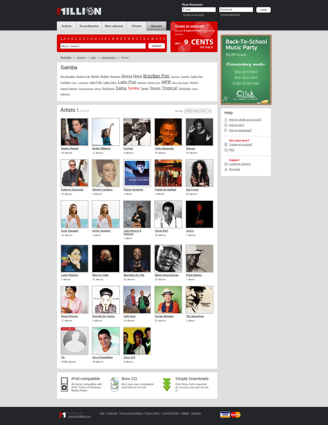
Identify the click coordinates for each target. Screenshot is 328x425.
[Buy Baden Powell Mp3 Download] (74, 132)
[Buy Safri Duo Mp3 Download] (137, 300)
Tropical (169, 88)
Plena (98, 88)
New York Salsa (180, 82)
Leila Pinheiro (69, 275)
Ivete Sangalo (69, 230)
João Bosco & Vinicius (132, 232)
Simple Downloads (192, 378)
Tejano (155, 88)
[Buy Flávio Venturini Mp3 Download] (137, 173)
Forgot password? (230, 14)
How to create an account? (245, 119)
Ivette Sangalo (101, 230)
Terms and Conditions (131, 413)
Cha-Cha (175, 76)
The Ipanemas (195, 316)
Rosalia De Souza (103, 316)
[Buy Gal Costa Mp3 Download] (199, 173)
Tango (144, 88)
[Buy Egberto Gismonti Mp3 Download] (74, 173)
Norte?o (194, 82)
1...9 (63, 38)
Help (102, 413)
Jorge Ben (161, 230)
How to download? (240, 130)
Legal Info (112, 413)
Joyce (190, 230)
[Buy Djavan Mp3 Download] (199, 132)
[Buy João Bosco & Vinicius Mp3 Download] (137, 214)
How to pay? (236, 125)
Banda (95, 76)
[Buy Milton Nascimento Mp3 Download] (168, 258)
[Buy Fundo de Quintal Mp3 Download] (168, 173)
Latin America (108, 57)
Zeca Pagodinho (102, 357)
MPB (166, 82)
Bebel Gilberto (101, 148)
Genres (81, 57)
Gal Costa (192, 189)
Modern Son (153, 82)
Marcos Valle (100, 275)
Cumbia (65, 82)
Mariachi (142, 82)
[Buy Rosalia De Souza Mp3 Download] (106, 300)
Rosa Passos (69, 316)
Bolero (105, 76)
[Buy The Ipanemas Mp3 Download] (199, 300)
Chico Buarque (164, 148)
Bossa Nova (132, 76)
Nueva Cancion (68, 88)
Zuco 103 (129, 357)
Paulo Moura (194, 275)
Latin (93, 57)
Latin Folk (95, 82)
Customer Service (240, 164)
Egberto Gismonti (72, 189)
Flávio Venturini (133, 189)
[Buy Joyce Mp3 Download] (199, 214)
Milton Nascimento (167, 275)
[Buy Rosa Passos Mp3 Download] (74, 300)
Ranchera (108, 88)
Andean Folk (83, 76)
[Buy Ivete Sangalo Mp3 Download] (74, 214)
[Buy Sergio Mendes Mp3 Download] (168, 300)
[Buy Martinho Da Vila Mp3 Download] (137, 258)
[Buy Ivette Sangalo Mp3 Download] (106, 214)
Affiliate (185, 413)
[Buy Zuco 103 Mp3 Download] (137, 341)
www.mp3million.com (79, 416)
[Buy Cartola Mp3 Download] (137, 132)
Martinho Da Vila (134, 275)
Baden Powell (69, 148)
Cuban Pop (196, 76)
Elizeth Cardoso (102, 189)
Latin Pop (127, 82)
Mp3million (66, 57)
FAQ (231, 149)
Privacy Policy (152, 413)
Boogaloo (115, 76)
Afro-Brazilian (67, 76)
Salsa (121, 88)
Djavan (190, 148)
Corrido (185, 76)
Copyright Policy (171, 413)
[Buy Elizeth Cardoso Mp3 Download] (106, 173)
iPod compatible (85, 378)
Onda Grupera (86, 88)
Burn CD (129, 378)
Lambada (83, 82)
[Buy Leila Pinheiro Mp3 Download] (74, 258)
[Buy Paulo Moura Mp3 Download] (199, 258)
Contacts (196, 413)
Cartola (128, 148)
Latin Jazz (110, 82)
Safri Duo (129, 316)
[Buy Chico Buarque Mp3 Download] (168, 132)
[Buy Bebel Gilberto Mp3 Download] (106, 132)
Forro (74, 82)
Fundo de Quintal (165, 189)
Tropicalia (184, 88)
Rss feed (234, 169)
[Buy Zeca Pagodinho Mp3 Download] (106, 341)
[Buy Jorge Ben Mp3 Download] (168, 214)
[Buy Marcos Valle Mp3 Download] (106, 258)
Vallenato (65, 94)
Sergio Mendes (164, 316)
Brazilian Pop (156, 75)
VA (63, 357)
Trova (194, 88)
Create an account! (193, 14)
